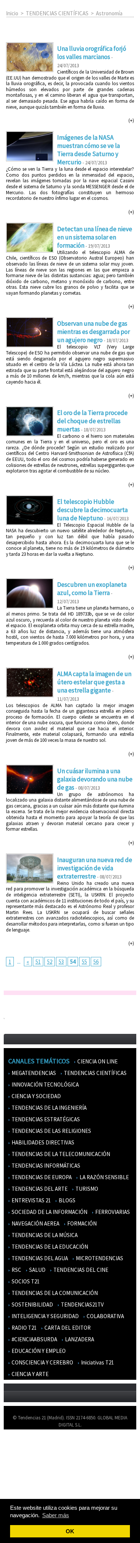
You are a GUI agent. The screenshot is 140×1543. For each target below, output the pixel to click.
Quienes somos (23, 1446)
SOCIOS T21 (25, 1281)
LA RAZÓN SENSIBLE (103, 1177)
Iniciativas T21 (97, 1362)
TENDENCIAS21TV (82, 1304)
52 (49, 961)
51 (38, 961)
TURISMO (86, 1188)
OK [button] (70, 1531)
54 (72, 961)
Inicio (12, 13)
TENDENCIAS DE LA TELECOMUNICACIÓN (60, 1154)
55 (84, 961)
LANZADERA (79, 1339)
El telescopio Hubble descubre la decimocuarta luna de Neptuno (92, 510)
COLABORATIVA (104, 1316)
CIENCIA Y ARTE (29, 1374)
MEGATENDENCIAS (33, 1072)
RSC (15, 1269)
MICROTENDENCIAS (99, 1258)
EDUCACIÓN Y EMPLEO (38, 1350)
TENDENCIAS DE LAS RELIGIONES (50, 1130)
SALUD (37, 1269)
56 (96, 961)
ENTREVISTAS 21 (30, 1200)
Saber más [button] (55, 1515)
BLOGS (66, 1200)
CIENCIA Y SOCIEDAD (35, 1096)
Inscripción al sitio (26, 1489)
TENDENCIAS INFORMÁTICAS (45, 1165)
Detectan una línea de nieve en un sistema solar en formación (94, 237)
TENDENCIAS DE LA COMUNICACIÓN (54, 1292)
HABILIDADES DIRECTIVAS (42, 1142)
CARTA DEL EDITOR (67, 1327)
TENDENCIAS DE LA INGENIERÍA (48, 1107)
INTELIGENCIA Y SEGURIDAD (44, 1316)
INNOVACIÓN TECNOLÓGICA (44, 1084)
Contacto (18, 1468)
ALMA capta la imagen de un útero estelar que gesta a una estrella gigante (94, 682)
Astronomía (109, 13)
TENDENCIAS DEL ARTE (39, 1188)
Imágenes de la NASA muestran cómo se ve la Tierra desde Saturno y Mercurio (88, 149)
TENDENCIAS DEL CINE (80, 1269)
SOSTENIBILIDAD (31, 1304)
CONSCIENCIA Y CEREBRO (41, 1362)
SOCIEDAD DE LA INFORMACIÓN (48, 1211)
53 (61, 961)
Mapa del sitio (22, 1478)
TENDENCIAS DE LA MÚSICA (44, 1235)
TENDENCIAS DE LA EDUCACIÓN (49, 1246)
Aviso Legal (19, 1457)
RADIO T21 (23, 1327)
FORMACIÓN (81, 1223)
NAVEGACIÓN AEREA (34, 1223)
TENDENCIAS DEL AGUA (39, 1258)
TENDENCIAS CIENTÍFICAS (57, 13)
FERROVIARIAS (112, 1211)
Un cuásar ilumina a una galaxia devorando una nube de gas (95, 779)
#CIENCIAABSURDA (33, 1339)
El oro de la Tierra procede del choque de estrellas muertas (92, 421)
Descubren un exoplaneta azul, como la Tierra (92, 588)
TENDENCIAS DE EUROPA (41, 1177)
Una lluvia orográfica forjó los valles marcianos (91, 52)
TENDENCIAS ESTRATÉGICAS (45, 1119)
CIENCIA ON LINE (97, 1061)
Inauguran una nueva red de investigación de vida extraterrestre (94, 868)
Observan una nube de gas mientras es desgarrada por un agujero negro (93, 331)
